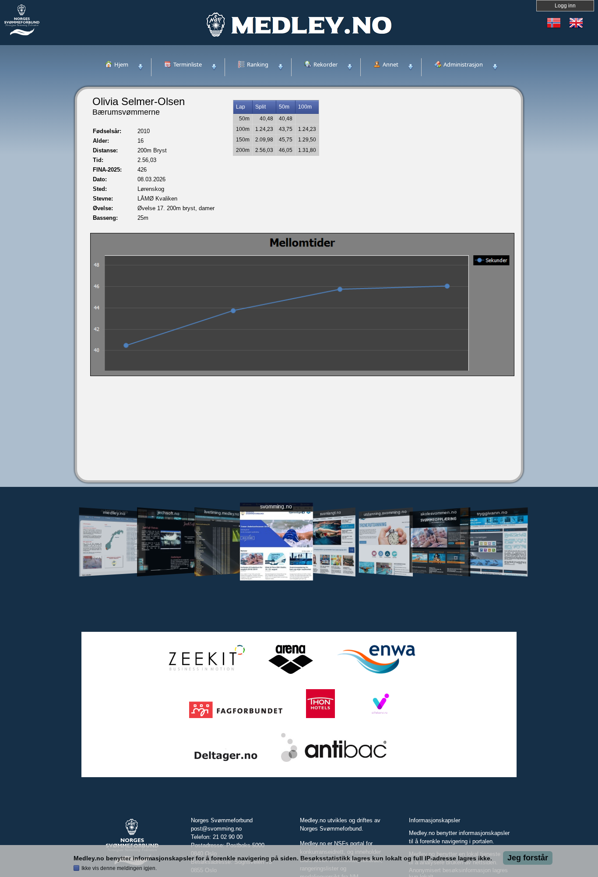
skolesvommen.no (439, 512)
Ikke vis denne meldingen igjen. (119, 868)
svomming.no (276, 507)
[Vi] (379, 718)
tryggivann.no (492, 513)
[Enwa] (376, 674)
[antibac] (334, 762)
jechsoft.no (168, 513)
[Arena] (290, 674)
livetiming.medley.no (221, 513)
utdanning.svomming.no (385, 513)
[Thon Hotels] (320, 718)
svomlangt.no (330, 513)
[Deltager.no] (226, 762)
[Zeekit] (205, 674)
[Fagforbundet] (236, 718)
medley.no (114, 513)
